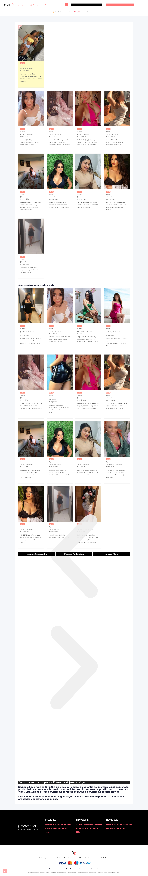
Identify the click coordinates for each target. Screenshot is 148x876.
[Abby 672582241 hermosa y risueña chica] (88, 171)
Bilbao (64, 828)
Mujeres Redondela (36, 554)
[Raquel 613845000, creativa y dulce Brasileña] (88, 305)
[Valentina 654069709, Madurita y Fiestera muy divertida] (31, 171)
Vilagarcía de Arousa (27, 331)
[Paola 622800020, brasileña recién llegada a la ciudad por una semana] (117, 108)
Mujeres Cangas (111, 554)
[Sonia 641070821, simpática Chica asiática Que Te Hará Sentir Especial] (60, 108)
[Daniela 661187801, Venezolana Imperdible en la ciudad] (117, 171)
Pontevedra (29, 68)
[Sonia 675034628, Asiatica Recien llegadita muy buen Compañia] (117, 305)
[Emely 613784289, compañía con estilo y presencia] (31, 108)
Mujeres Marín (74, 554)
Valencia (67, 825)
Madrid (48, 825)
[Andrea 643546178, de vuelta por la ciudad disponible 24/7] (31, 305)
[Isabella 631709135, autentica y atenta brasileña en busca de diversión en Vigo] (60, 171)
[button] (74, 556)
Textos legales (44, 858)
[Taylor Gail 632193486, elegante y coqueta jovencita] (88, 108)
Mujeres (22, 66)
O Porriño (81, 331)
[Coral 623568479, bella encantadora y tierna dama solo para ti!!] (60, 372)
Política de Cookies (84, 858)
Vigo (22, 68)
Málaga (48, 828)
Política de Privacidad (64, 858)
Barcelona (58, 825)
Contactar (104, 858)
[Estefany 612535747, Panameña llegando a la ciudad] (117, 439)
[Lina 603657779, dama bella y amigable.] (31, 236)
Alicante (57, 828)
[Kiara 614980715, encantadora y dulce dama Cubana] (31, 43)
